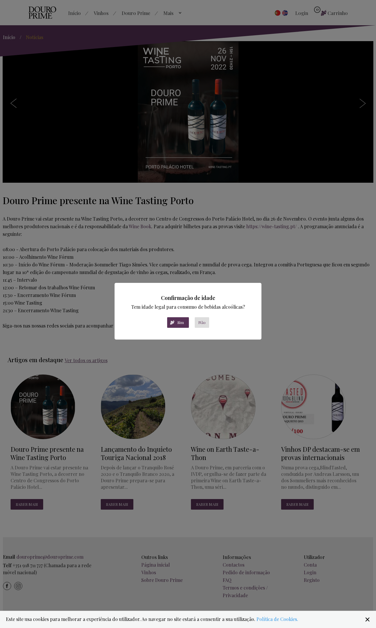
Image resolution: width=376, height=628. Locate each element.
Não (202, 322)
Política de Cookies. (277, 619)
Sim (180, 322)
